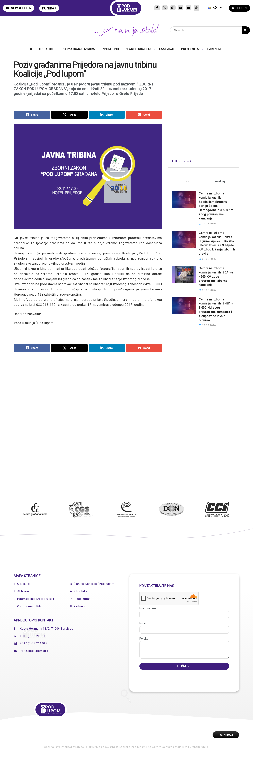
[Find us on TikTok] (196, 8)
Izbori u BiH (110, 49)
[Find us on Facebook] (157, 8)
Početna (32, 49)
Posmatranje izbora (78, 49)
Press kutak (191, 49)
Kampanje (167, 49)
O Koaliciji (47, 49)
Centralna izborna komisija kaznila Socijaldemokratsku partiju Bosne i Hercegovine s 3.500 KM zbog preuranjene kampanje (216, 206)
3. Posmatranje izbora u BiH (34, 599)
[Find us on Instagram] (173, 8)
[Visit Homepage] (127, 8)
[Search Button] (246, 30)
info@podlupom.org (34, 651)
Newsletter (21, 8)
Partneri (214, 49)
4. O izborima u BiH (27, 606)
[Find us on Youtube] (180, 8)
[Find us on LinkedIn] (188, 8)
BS (215, 7)
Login (241, 8)
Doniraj (49, 8)
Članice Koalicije (139, 49)
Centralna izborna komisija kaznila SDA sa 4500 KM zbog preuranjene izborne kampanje (216, 276)
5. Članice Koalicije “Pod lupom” (92, 584)
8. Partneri (77, 606)
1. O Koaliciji (22, 584)
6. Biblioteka (79, 591)
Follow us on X (182, 161)
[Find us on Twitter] (165, 8)
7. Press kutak (80, 599)
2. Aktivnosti (23, 591)
